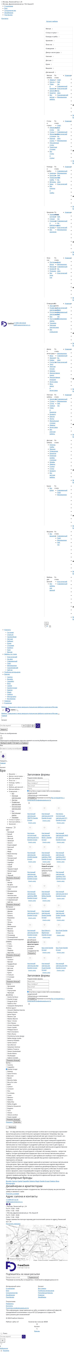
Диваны (52, 80)
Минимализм (12, 666)
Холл (9, 650)
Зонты (52, 419)
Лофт (9, 663)
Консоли (53, 175)
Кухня (9, 643)
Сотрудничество (12, 1293)
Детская (10, 639)
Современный (12, 661)
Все (13, 794)
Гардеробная (11, 637)
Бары (51, 184)
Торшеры (53, 323)
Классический (12, 657)
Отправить (32, 798)
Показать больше (13, 878)
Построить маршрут (13, 1224)
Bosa (9, 684)
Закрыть (4, 729)
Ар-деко (10, 659)
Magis (9, 692)
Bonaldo (10, 679)
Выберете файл (6, 743)
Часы (51, 364)
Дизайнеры (42, 1297)
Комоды (52, 173)
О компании (10, 1288)
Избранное (4, 1348)
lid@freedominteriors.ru (22, 325)
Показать (9, 1122)
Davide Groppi (12, 688)
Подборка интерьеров (46, 1291)
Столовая (10, 645)
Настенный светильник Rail (32, 966)
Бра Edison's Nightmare (47, 933)
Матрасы (53, 267)
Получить (45, 875)
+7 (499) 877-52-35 (12, 1200)
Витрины (53, 182)
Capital (9, 686)
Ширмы (52, 371)
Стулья (52, 132)
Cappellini (10, 681)
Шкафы (52, 228)
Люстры (52, 306)
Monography (11, 697)
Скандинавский (12, 668)
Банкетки (53, 453)
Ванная (9, 652)
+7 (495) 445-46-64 (20, 323)
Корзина (6, 1351)
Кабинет (10, 641)
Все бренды (11, 699)
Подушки (53, 271)
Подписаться (33, 1277)
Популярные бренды (45, 1293)
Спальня (10, 635)
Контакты (9, 1306)
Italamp (9, 690)
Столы (52, 403)
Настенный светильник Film (61, 966)
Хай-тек (9, 670)
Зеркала (52, 358)
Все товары (42, 1288)
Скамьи (52, 406)
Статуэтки (53, 362)
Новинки (41, 1295)
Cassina (9, 677)
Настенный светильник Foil (32, 933)
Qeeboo (10, 694)
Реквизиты (10, 1304)
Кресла (52, 82)
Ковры (52, 360)
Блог (7, 1291)
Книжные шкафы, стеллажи (53, 458)
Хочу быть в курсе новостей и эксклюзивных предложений (43, 792)
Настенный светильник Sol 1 (33, 913)
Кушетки (53, 93)
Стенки (52, 219)
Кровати (53, 269)
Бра (51, 317)
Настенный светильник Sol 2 (62, 894)
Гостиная (10, 632)
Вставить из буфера (20, 743)
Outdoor (10, 648)
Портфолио (10, 1297)
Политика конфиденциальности (17, 1308)
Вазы (51, 356)
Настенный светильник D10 (47, 816)
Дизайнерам (10, 1295)
